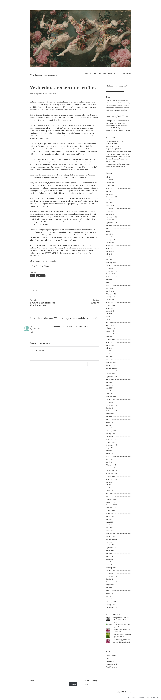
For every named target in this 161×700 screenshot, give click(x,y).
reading (124, 120)
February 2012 (111, 294)
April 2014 (109, 234)
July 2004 (109, 553)
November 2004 (111, 542)
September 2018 (111, 197)
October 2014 (110, 220)
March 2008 (110, 428)
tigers (107, 130)
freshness (117, 107)
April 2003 (109, 596)
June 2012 (109, 282)
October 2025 (110, 183)
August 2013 (110, 251)
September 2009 (111, 377)
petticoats (113, 116)
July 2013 (109, 254)
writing (128, 130)
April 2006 (109, 493)
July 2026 (109, 177)
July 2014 (109, 225)
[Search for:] (115, 90)
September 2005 (111, 513)
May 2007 (109, 456)
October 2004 (110, 545)
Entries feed (110, 661)
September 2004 (111, 548)
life (125, 110)
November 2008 (111, 405)
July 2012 (109, 280)
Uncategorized (40, 291)
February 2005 (111, 533)
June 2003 (109, 590)
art (111, 100)
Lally (32, 326)
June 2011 (109, 317)
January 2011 (110, 331)
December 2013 (111, 242)
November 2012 (111, 271)
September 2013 (111, 248)
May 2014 (109, 231)
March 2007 (110, 462)
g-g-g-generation (100, 73)
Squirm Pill (116, 627)
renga (127, 120)
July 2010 (109, 348)
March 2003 (110, 599)
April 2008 (109, 425)
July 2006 (109, 485)
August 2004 (110, 550)
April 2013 (109, 260)
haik (107, 110)
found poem (126, 105)
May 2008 (109, 422)
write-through (119, 130)
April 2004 (109, 562)
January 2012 (110, 297)
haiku (110, 110)
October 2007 (110, 442)
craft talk (119, 103)
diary (107, 105)
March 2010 (110, 359)
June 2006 (109, 488)
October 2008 (110, 408)
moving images (126, 73)
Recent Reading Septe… (120, 624)
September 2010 (111, 342)
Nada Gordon (52, 93)
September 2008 (111, 411)
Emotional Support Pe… (120, 640)
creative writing (125, 103)
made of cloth (113, 73)
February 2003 (111, 602)
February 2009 (111, 396)
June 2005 (109, 522)
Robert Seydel (109, 123)
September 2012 (111, 277)
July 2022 (109, 191)
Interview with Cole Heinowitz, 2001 (118, 151)
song (119, 125)
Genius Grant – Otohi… (120, 629)
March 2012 (110, 291)
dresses (111, 105)
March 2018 (110, 205)
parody (125, 112)
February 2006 (111, 499)
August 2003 (110, 585)
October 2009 (110, 374)
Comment (92, 364)
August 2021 (110, 194)
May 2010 (109, 354)
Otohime (36, 75)
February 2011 (110, 328)
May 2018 (109, 200)
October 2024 (110, 185)
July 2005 (109, 519)
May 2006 (109, 491)
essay (114, 105)
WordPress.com (111, 667)
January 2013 (110, 265)
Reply (31, 332)
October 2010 (110, 339)
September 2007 (111, 445)
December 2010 (111, 334)
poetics (108, 120)
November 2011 (111, 302)
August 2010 (110, 345)
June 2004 (109, 556)
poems (126, 116)
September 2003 (111, 582)
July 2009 (109, 382)
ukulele (128, 76)
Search (32, 681)
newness (116, 112)
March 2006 (110, 496)
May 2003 (109, 593)
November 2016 (111, 211)
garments (126, 107)
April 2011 (109, 322)
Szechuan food (110, 128)
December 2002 (111, 607)
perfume (108, 116)
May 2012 (109, 285)
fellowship (119, 105)
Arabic (107, 100)
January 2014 (110, 240)
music (112, 112)
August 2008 (110, 414)
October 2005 (110, 510)
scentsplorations (110, 125)
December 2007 (111, 436)
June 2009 (109, 385)
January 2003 (110, 605)
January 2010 (110, 365)
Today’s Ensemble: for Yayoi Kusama (42, 303)
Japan (122, 110)
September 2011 (111, 308)
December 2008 (111, 402)
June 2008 (109, 419)
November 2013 (111, 245)
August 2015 (110, 214)
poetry (113, 120)
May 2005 (109, 525)
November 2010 (111, 337)
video (111, 130)
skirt (116, 125)
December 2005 (111, 505)
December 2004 (111, 539)
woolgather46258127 (119, 618)
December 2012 (111, 268)
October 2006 (110, 476)
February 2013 (111, 262)
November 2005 (111, 508)
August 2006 (110, 482)
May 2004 (109, 559)
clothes (122, 100)
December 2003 (111, 573)
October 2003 (110, 579)
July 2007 (109, 451)
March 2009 (110, 394)
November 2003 (111, 576)
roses (124, 123)
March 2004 (110, 565)
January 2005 (110, 536)
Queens (119, 120)
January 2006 (110, 502)
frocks (122, 107)
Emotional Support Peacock (121, 642)
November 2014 (111, 217)
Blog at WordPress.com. (124, 692)
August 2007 (110, 448)
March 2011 (110, 325)
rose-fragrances (118, 123)
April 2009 (109, 391)
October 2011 (110, 305)
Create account (111, 656)
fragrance (111, 107)
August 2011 (110, 311)
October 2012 (110, 274)
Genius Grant (117, 631)
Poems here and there (116, 76)
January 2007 (110, 468)
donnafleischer (117, 634)
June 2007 (109, 454)
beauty (113, 100)
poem (120, 116)
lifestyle (108, 112)
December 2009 (111, 368)
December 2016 (111, 208)
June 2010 (109, 351)
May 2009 (109, 388)
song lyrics (124, 125)
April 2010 (109, 356)
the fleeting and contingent (121, 128)
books (118, 100)
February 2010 (111, 362)
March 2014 (110, 237)
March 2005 (110, 530)
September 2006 (111, 479)
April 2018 (109, 203)
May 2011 (109, 319)
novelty (121, 112)
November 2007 (111, 439)
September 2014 (111, 223)
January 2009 (110, 399)
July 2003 (109, 587)
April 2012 (109, 288)
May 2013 (109, 257)
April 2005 (109, 528)
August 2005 (110, 516)
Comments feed (111, 664)
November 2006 (111, 473)
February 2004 (111, 568)
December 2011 (111, 300)
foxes (107, 107)
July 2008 (109, 416)
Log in (108, 658)
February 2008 (111, 431)
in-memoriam (117, 110)
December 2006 (111, 471)
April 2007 (109, 459)
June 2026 (109, 180)
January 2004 (110, 570)
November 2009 (111, 371)
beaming (88, 73)
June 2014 (109, 228)
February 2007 (111, 465)
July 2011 (109, 314)
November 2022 (111, 188)
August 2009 (110, 379)
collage (113, 103)
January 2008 (110, 433)
